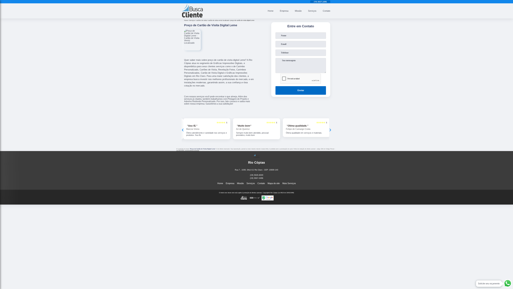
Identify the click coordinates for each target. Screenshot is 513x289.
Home (270, 11)
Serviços (312, 11)
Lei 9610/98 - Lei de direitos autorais (187, 150)
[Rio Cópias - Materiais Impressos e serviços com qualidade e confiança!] (192, 17)
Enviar (301, 90)
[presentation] (183, 129)
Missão (298, 11)
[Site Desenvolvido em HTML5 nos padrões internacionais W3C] (255, 198)
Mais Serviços (289, 183)
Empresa (284, 11)
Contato (326, 11)
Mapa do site (274, 183)
